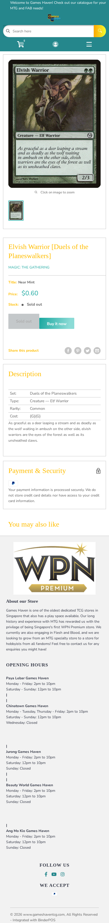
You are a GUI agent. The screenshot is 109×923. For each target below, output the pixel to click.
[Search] (100, 31)
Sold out (24, 321)
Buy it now (57, 324)
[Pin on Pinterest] (77, 350)
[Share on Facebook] (68, 350)
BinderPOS (47, 920)
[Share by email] (97, 350)
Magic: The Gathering (28, 267)
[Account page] (55, 44)
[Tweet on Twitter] (87, 350)
